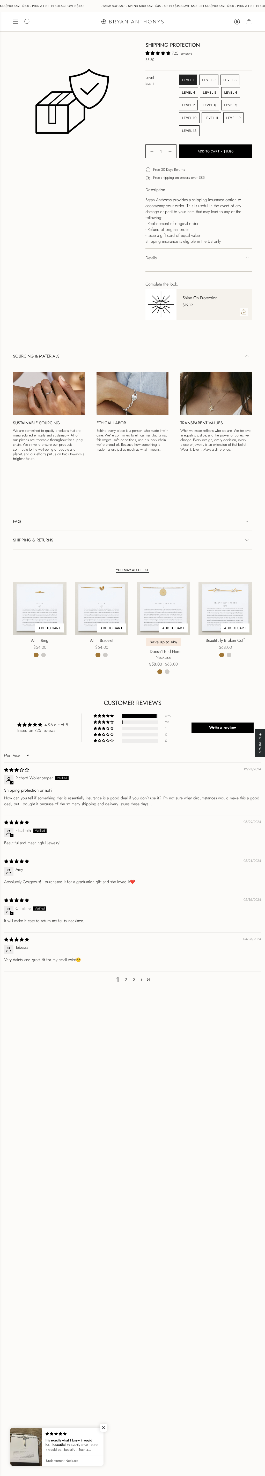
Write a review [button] (222, 728)
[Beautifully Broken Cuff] (225, 608)
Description (155, 190)
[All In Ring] (40, 608)
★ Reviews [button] (260, 743)
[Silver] (43, 655)
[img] (16, 770)
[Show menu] (15, 22)
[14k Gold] (36, 655)
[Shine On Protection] (160, 304)
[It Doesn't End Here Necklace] (163, 608)
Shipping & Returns (33, 540)
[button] (158, 53)
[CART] (249, 22)
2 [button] (126, 980)
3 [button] (134, 980)
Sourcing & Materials (36, 356)
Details (151, 258)
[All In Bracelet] (101, 608)
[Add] (244, 312)
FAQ (17, 521)
